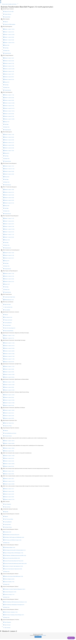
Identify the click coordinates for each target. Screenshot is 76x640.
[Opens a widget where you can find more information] (71, 638)
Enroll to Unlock (38, 636)
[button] (0, 1)
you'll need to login (42, 635)
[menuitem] (0, 2)
